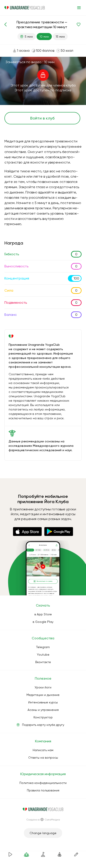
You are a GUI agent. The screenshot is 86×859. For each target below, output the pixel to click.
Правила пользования (43, 790)
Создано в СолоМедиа (43, 819)
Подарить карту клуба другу (43, 725)
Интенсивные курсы (43, 702)
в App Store (43, 614)
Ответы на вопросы (43, 757)
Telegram (43, 647)
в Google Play (43, 622)
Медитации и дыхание (43, 695)
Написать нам (43, 750)
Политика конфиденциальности (43, 783)
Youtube (43, 654)
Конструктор (43, 717)
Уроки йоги (43, 687)
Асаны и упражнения (43, 710)
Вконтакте (43, 662)
